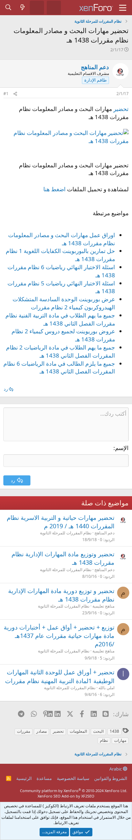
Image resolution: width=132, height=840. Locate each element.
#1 (5, 93)
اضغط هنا (54, 189)
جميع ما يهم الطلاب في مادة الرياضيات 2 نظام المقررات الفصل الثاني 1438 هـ (60, 351)
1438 (114, 731)
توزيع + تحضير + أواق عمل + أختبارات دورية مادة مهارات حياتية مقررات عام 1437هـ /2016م (59, 635)
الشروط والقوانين (110, 778)
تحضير (121, 109)
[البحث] (8, 7)
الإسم (122, 448)
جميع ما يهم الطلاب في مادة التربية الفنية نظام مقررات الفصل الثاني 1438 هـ (60, 319)
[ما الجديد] (23, 7)
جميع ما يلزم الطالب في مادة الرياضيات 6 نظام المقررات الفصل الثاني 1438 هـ (59, 367)
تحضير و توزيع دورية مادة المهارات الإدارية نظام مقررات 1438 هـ (61, 595)
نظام (104, 740)
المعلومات (78, 731)
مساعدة (44, 778)
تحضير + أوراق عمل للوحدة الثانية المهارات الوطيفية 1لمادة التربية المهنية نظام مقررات (59, 676)
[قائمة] (123, 8)
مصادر (41, 731)
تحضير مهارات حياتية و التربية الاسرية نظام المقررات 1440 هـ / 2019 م (60, 521)
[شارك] (15, 94)
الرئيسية (24, 778)
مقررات (23, 731)
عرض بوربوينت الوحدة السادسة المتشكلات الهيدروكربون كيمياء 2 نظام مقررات (64, 303)
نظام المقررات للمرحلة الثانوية (65, 533)
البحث (98, 731)
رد (6, 389)
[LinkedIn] (58, 714)
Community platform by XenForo (73, 790)
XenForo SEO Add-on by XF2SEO (66, 796)
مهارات (120, 740)
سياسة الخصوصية (73, 778)
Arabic (116, 769)
